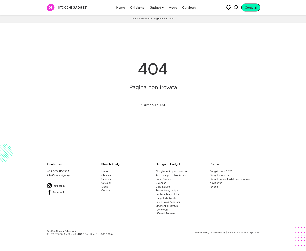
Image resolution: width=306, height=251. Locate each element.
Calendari (161, 182)
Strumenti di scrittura (167, 205)
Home (120, 7)
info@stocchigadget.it (60, 175)
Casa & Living (163, 186)
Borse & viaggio (164, 179)
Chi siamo (137, 7)
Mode (173, 7)
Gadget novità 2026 (221, 171)
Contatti (251, 7)
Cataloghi (189, 7)
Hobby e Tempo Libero (168, 194)
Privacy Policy (202, 232)
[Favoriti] (228, 7)
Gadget (155, 7)
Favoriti (214, 186)
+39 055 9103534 (58, 171)
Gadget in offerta (219, 175)
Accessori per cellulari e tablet (172, 175)
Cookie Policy (218, 232)
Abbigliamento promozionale (172, 171)
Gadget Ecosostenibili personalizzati (230, 179)
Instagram (59, 185)
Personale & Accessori (168, 201)
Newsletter (216, 182)
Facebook (59, 192)
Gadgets (106, 179)
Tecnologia (162, 209)
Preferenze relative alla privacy (243, 232)
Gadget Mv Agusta (166, 198)
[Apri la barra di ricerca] (236, 7)
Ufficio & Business (165, 213)
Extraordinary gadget (167, 190)
